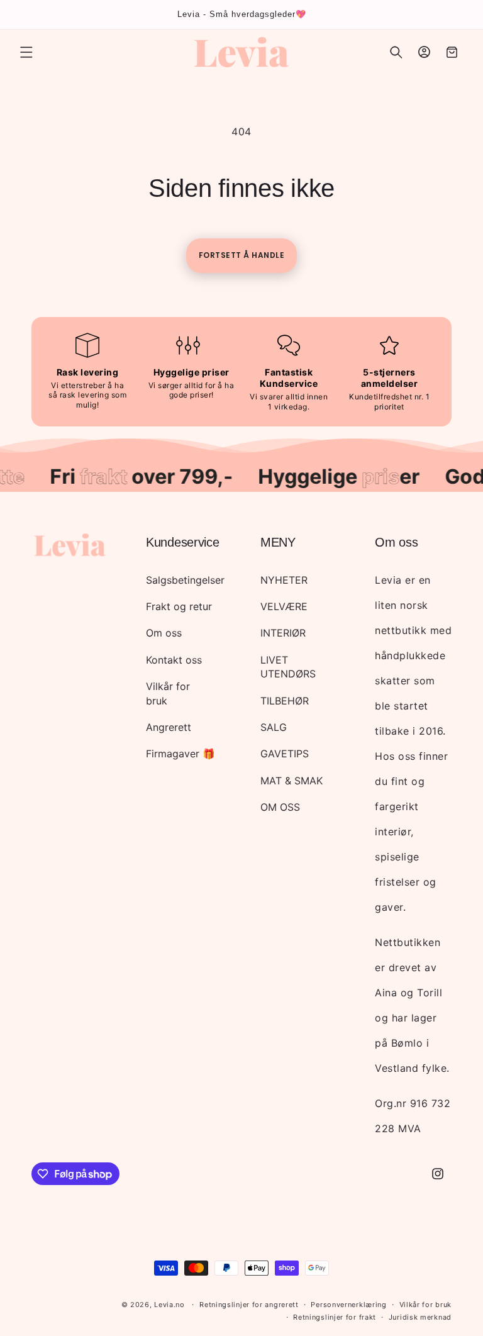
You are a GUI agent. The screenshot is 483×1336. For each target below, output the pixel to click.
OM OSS (280, 807)
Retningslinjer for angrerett (249, 1304)
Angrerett (168, 727)
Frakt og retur (179, 606)
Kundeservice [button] (182, 542)
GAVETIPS (284, 753)
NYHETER (284, 580)
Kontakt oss (174, 660)
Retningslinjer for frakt (334, 1317)
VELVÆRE (284, 606)
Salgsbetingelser (185, 580)
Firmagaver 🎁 (180, 753)
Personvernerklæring (348, 1304)
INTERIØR (283, 632)
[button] (26, 52)
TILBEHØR (284, 700)
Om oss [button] (396, 542)
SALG (273, 727)
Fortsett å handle (242, 255)
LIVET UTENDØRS (288, 667)
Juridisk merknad (420, 1317)
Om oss (164, 632)
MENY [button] (278, 542)
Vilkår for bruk (168, 693)
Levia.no (169, 1304)
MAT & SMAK (291, 780)
